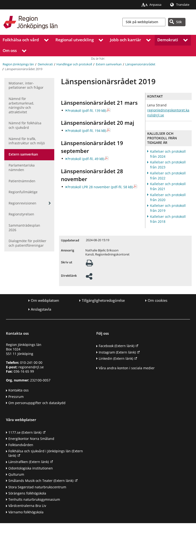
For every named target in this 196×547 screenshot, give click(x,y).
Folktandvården (20, 445)
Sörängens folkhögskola (27, 493)
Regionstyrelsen (21, 214)
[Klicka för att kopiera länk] (89, 278)
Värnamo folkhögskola (26, 512)
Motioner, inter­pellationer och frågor (26, 85)
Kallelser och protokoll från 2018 (168, 219)
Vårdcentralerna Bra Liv (27, 505)
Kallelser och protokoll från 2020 (168, 197)
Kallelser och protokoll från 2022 (168, 175)
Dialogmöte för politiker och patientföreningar (27, 243)
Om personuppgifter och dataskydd (36, 403)
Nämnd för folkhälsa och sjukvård (25, 125)
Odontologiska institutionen (30, 468)
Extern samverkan (109, 64)
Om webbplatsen (45, 300)
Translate (182, 5)
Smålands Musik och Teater (40, 480)
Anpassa (155, 5)
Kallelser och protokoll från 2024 (168, 154)
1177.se (24, 432)
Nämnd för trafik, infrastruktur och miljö (27, 141)
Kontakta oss (18, 390)
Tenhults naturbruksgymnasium (34, 499)
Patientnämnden (22, 181)
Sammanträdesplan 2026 (24, 227)
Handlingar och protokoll (74, 64)
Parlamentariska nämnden (22, 167)
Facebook (116, 346)
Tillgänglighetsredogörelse (103, 300)
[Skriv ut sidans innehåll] (89, 264)
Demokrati (167, 39)
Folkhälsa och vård (21, 39)
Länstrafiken (28, 461)
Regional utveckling (74, 39)
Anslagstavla (41, 309)
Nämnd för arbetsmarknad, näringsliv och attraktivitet (21, 105)
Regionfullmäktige (23, 192)
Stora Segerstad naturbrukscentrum (37, 487)
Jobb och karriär (125, 39)
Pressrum (16, 396)
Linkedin (116, 358)
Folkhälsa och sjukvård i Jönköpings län (45, 453)
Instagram (117, 352)
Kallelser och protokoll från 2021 (168, 186)
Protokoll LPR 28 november (100, 187)
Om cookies (157, 300)
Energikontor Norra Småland (31, 438)
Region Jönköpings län (18, 64)
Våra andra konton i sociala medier (127, 368)
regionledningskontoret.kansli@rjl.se (168, 112)
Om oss (10, 50)
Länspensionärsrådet (140, 64)
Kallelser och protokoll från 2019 (168, 208)
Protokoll (86, 110)
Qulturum (16, 474)
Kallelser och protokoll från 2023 (168, 164)
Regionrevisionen (22, 203)
